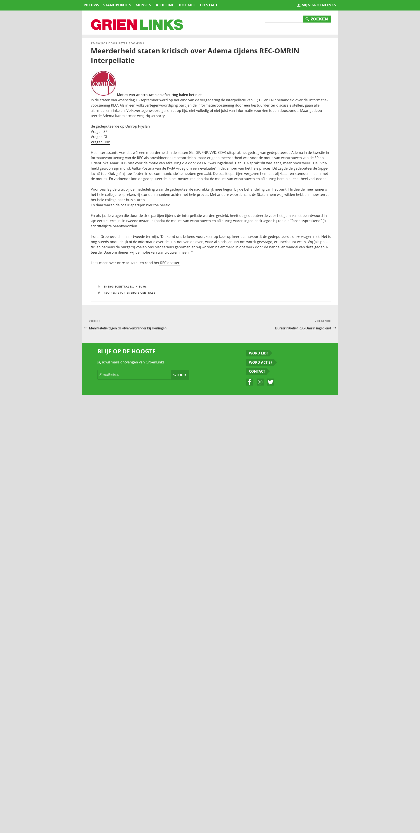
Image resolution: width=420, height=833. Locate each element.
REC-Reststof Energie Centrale (130, 292)
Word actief (261, 362)
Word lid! (258, 353)
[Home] (137, 25)
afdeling (165, 4)
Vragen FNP (100, 142)
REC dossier (169, 262)
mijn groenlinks (318, 4)
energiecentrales (118, 286)
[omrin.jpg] (103, 94)
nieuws (91, 4)
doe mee (187, 4)
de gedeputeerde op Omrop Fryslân (120, 126)
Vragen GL (99, 136)
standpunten (117, 4)
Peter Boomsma (132, 43)
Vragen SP (99, 131)
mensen (144, 4)
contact (209, 4)
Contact (257, 371)
